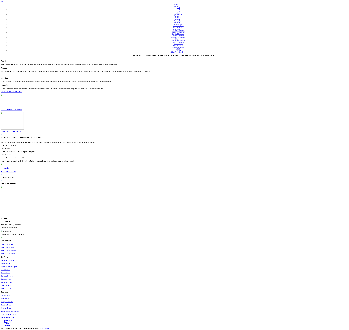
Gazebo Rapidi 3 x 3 (7, 244)
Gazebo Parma (5, 273)
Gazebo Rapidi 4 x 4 (7, 247)
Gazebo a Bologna (7, 276)
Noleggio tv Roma (6, 282)
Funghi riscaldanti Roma (9, 314)
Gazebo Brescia (6, 288)
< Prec (6, 167)
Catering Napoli (6, 305)
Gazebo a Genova (6, 279)
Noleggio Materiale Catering (10, 311)
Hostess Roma (5, 299)
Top (2, 1)
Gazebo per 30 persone (8, 250)
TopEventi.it (45, 328)
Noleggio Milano (6, 263)
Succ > (6, 168)
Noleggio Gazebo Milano (9, 260)
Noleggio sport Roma (7, 317)
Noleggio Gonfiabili (7, 302)
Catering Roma (6, 295)
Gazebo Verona (6, 285)
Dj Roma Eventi (6, 308)
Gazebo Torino (5, 270)
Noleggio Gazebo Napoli (9, 267)
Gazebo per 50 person (8, 253)
